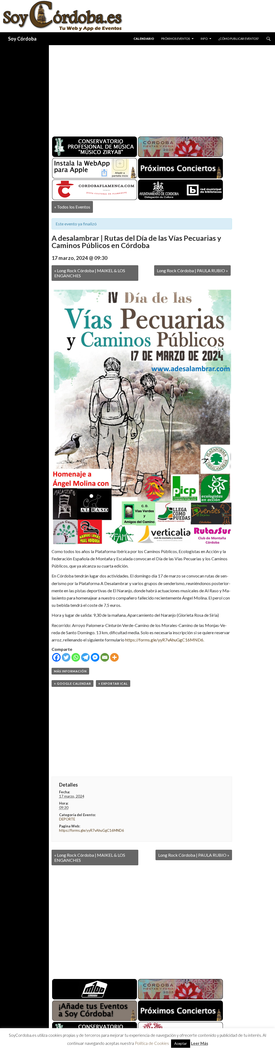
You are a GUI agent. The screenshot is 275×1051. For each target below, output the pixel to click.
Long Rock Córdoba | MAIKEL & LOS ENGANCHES (89, 273)
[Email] (104, 657)
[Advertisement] (162, 88)
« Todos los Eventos (72, 206)
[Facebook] (56, 657)
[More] (114, 657)
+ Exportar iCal (113, 683)
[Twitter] (66, 657)
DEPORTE (67, 819)
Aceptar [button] (180, 1043)
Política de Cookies (152, 1043)
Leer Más (199, 1043)
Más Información (70, 671)
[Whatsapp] (75, 657)
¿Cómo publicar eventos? (238, 38)
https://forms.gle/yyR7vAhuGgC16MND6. (164, 639)
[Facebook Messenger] (95, 657)
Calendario (143, 38)
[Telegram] (85, 657)
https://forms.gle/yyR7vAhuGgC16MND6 (91, 830)
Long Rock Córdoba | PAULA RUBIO (192, 270)
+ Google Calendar (72, 683)
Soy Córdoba (22, 39)
